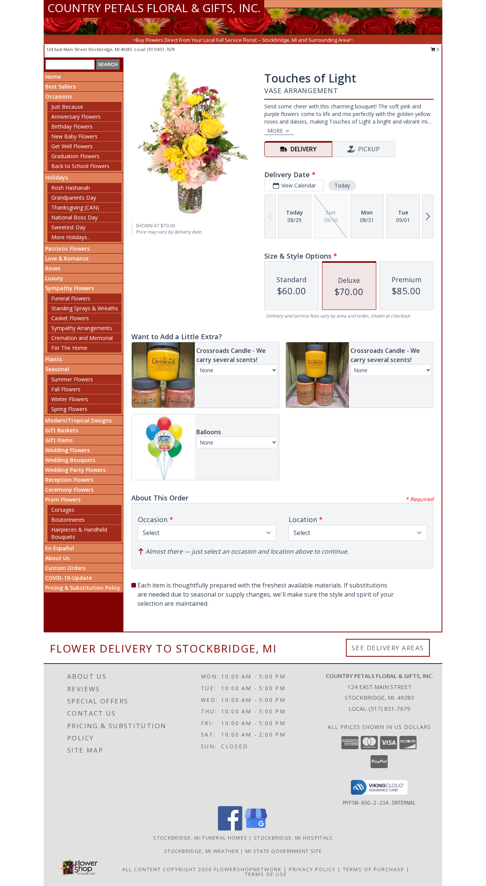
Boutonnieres (68, 519)
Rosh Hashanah (70, 187)
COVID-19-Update (68, 577)
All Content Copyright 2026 (167, 869)
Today (342, 185)
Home (53, 76)
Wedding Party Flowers (75, 469)
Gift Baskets (61, 430)
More (275, 130)
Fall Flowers (65, 389)
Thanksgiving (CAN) (75, 207)
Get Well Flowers (72, 146)
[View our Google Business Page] (256, 828)
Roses (52, 268)
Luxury (54, 278)
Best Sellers (60, 86)
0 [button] (438, 49)
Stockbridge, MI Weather (201, 851)
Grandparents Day (73, 197)
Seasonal (57, 369)
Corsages (62, 509)
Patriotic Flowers (67, 248)
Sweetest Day (68, 227)
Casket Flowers (70, 318)
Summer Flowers (72, 379)
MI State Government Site (283, 851)
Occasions (58, 96)
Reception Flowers (69, 479)
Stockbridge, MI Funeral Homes (200, 837)
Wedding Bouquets (70, 460)
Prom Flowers (62, 499)
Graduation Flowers (75, 156)
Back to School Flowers (80, 166)
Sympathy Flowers (69, 288)
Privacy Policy (312, 869)
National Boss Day (74, 217)
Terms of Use (266, 874)
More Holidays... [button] (70, 237)
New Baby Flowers (74, 136)
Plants (53, 359)
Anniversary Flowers (76, 116)
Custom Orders (65, 568)
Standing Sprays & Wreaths (84, 308)
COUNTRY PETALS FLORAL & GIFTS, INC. (153, 8)
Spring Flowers (69, 409)
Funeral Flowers (70, 298)
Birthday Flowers (72, 126)
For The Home (69, 347)
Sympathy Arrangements (81, 328)
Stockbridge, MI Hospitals (293, 837)
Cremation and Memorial (82, 337)
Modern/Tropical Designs (78, 420)
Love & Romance (66, 258)
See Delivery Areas (388, 647)
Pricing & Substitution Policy (82, 587)
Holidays (56, 177)
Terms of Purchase (373, 869)
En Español (59, 548)
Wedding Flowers (67, 450)
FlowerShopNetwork (248, 869)
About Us (57, 558)
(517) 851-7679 (161, 49)
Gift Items (59, 440)
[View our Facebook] (230, 828)
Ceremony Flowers (69, 489)
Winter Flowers (69, 399)
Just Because (67, 106)
